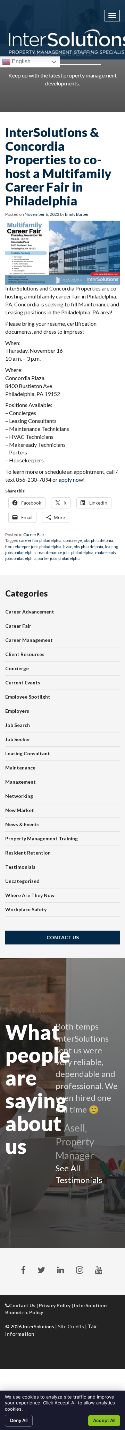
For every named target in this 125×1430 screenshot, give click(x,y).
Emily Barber (77, 214)
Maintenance (20, 768)
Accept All (104, 1420)
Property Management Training (41, 838)
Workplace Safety (26, 909)
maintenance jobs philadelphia (65, 552)
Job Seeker (17, 739)
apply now (71, 479)
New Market (19, 810)
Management (20, 782)
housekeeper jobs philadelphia (33, 546)
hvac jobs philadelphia (83, 546)
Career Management (29, 640)
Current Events (22, 682)
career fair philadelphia (40, 540)
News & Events (22, 824)
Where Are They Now (30, 895)
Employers (17, 711)
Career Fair (33, 534)
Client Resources (24, 654)
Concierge (17, 668)
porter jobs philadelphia (59, 558)
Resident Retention (28, 853)
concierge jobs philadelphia (88, 540)
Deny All (18, 1420)
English (20, 61)
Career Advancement (29, 612)
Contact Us (63, 937)
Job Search (17, 725)
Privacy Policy (54, 1305)
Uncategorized (22, 881)
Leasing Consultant (27, 753)
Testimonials (20, 867)
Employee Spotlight (27, 697)
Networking (19, 796)
